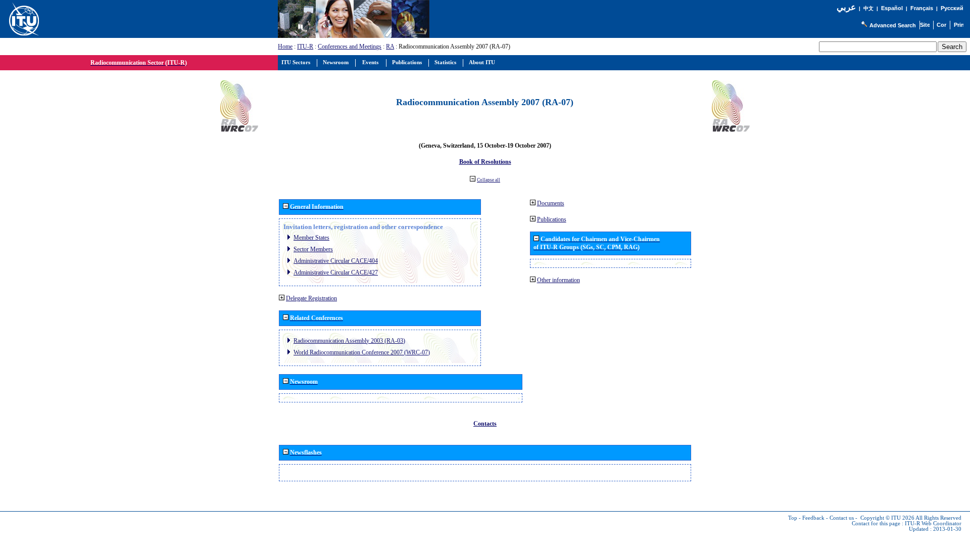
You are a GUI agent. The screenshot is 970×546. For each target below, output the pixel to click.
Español (892, 8)
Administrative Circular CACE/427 (336, 272)
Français (921, 8)
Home (285, 46)
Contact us (842, 518)
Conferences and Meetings (349, 46)
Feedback (813, 518)
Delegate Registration (311, 298)
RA (390, 46)
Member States (311, 237)
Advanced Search (892, 25)
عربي (846, 7)
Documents (550, 203)
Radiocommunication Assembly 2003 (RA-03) (349, 340)
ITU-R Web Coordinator (933, 523)
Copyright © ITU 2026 (887, 518)
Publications (551, 219)
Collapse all (488, 180)
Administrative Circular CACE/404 (336, 260)
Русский (952, 8)
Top (792, 518)
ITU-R (305, 46)
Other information (558, 280)
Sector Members (313, 249)
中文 (868, 8)
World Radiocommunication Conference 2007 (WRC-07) (362, 352)
